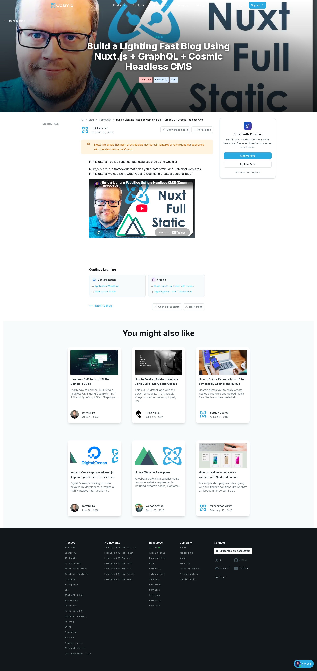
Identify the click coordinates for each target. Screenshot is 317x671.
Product (118, 5)
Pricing (200, 5)
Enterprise (183, 5)
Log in (241, 5)
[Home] (82, 119)
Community (105, 119)
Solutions (138, 5)
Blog (91, 119)
